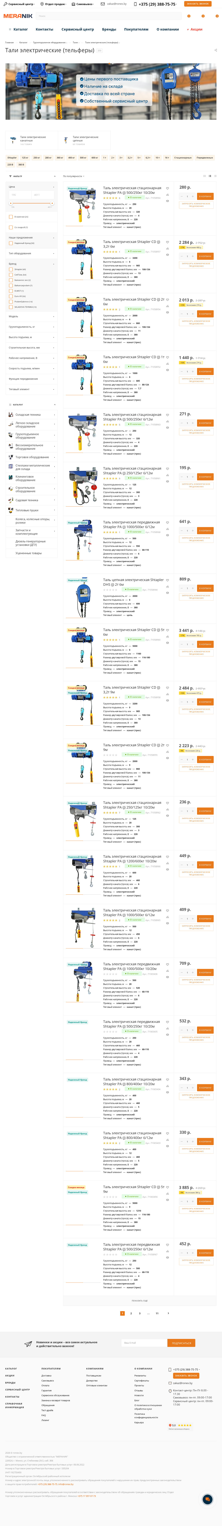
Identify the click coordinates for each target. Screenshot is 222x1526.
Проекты (139, 1385)
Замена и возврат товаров (55, 1400)
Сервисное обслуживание (55, 1395)
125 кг (25, 157)
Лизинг (45, 1420)
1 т (104, 157)
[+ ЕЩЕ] (211, 28)
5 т (139, 157)
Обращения (47, 1405)
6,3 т (148, 157)
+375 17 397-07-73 (87, 1496)
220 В (10, 164)
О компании (143, 1368)
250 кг (36, 157)
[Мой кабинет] (217, 4)
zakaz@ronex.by (117, 4)
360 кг (60, 157)
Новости (139, 1395)
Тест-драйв (47, 1410)
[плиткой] (204, 176)
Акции (10, 1375)
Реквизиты (140, 1375)
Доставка (46, 1375)
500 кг (83, 157)
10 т (158, 157)
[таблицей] (215, 176)
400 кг (71, 157)
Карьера (139, 1422)
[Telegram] (197, 1418)
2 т (112, 157)
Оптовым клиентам (96, 1385)
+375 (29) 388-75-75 (157, 4)
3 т (120, 157)
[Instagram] (184, 1418)
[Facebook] (177, 1418)
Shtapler (12, 157)
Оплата (45, 1385)
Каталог (11, 1368)
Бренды (10, 1382)
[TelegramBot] (191, 1418)
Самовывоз (47, 1380)
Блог (136, 1400)
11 (157, 1313)
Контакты (12, 1396)
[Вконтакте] (170, 1418)
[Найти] (177, 16)
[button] (109, 63)
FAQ (43, 1415)
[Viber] (204, 1418)
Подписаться (181, 1343)
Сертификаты (141, 1380)
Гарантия (46, 1390)
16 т (167, 157)
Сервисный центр (17, 1389)
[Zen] (211, 1418)
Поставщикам (93, 1375)
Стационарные (182, 157)
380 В (21, 164)
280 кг (48, 157)
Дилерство (92, 1380)
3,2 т (130, 157)
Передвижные (205, 157)
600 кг (95, 157)
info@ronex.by (66, 1484)
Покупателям (51, 1368)
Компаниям (94, 1368)
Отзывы (138, 1390)
